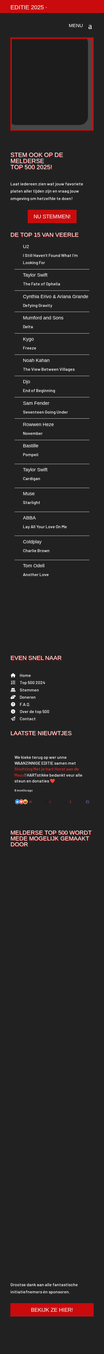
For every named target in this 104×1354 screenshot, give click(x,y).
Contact (28, 718)
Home (25, 675)
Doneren (28, 696)
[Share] (80, 801)
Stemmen (29, 689)
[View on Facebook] (87, 801)
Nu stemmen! (52, 216)
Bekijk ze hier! (52, 1310)
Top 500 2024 (32, 682)
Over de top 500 (34, 711)
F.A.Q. (25, 704)
